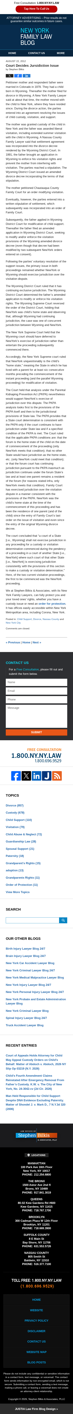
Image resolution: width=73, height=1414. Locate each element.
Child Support (24, 619)
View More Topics (18, 892)
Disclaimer (36, 1331)
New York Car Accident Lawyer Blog (30, 963)
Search (63, 920)
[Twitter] (26, 776)
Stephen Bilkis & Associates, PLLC (46, 1399)
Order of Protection (22, 884)
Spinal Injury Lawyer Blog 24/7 (26, 1018)
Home (12, 53)
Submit (36, 732)
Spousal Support (20, 848)
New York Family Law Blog (36, 36)
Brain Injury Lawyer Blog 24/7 (26, 956)
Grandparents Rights (23, 877)
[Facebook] (16, 776)
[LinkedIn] (36, 776)
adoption (15, 870)
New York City (13, 622)
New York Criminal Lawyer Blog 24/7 (30, 970)
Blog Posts (36, 1362)
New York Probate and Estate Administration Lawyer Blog (36, 1001)
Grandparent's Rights (23, 863)
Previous (13, 642)
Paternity (15, 856)
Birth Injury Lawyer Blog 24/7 (25, 948)
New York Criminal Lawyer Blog (27, 1010)
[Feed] (57, 776)
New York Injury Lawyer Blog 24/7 (28, 984)
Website (36, 1310)
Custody (15, 812)
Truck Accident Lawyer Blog (24, 1025)
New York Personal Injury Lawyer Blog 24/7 (35, 992)
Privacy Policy (36, 1320)
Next (37, 642)
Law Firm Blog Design (35, 1409)
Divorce (37, 619)
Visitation (15, 827)
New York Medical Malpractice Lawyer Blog (35, 977)
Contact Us (36, 53)
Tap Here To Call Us (36, 8)
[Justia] (47, 776)
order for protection (52, 603)
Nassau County (51, 619)
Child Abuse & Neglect (24, 834)
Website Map (36, 1352)
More (61, 53)
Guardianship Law (21, 841)
